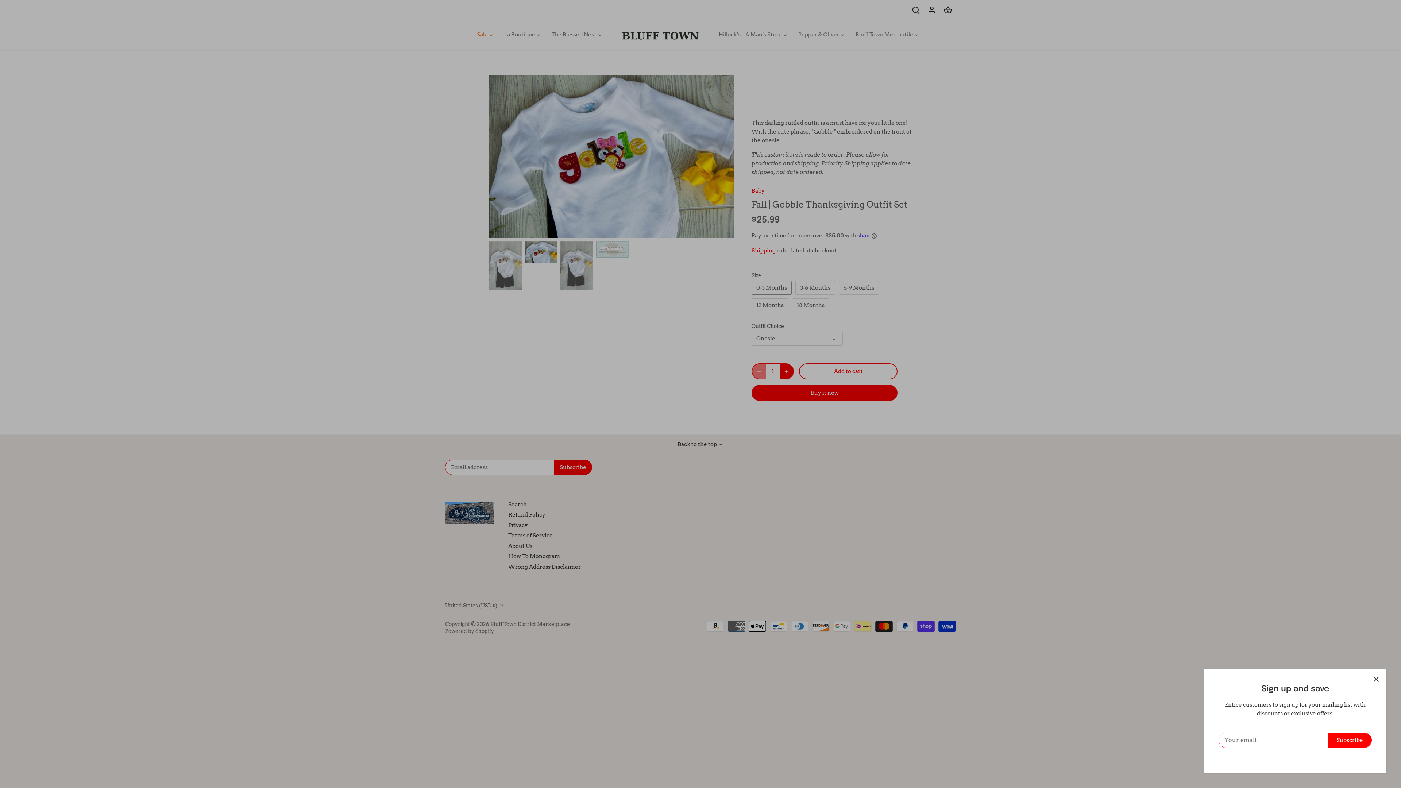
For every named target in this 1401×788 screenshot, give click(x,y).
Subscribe (1349, 740)
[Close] (1376, 679)
